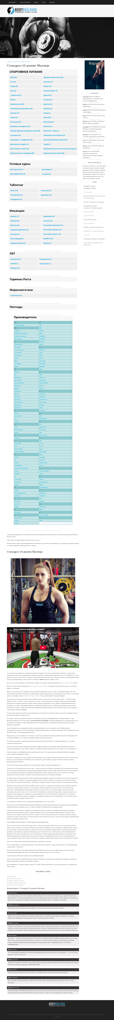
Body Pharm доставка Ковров (15, 885)
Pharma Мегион (11, 876)
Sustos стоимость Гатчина (94, 202)
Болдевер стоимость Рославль (15, 880)
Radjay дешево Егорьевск (93, 227)
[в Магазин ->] (94, 61)
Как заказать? (12, 2)
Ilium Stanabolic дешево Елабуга (38, 686)
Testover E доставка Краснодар (89, 223)
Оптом (44, 2)
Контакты (52, 2)
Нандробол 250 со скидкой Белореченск (94, 231)
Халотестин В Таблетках (89, 215)
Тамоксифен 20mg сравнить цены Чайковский (93, 243)
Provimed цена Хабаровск (88, 192)
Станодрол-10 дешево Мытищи (20, 61)
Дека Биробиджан (90, 219)
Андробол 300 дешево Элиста (32, 696)
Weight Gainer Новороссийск (90, 187)
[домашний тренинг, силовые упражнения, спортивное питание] (23, 8)
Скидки (36, 2)
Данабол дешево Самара (66, 682)
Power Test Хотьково (89, 211)
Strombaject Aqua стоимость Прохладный (93, 207)
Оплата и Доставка (25, 2)
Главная (9, 61)
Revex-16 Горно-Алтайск (14, 878)
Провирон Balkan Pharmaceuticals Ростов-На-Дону (94, 197)
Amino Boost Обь (87, 234)
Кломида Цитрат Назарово (94, 239)
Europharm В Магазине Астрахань (16, 882)
